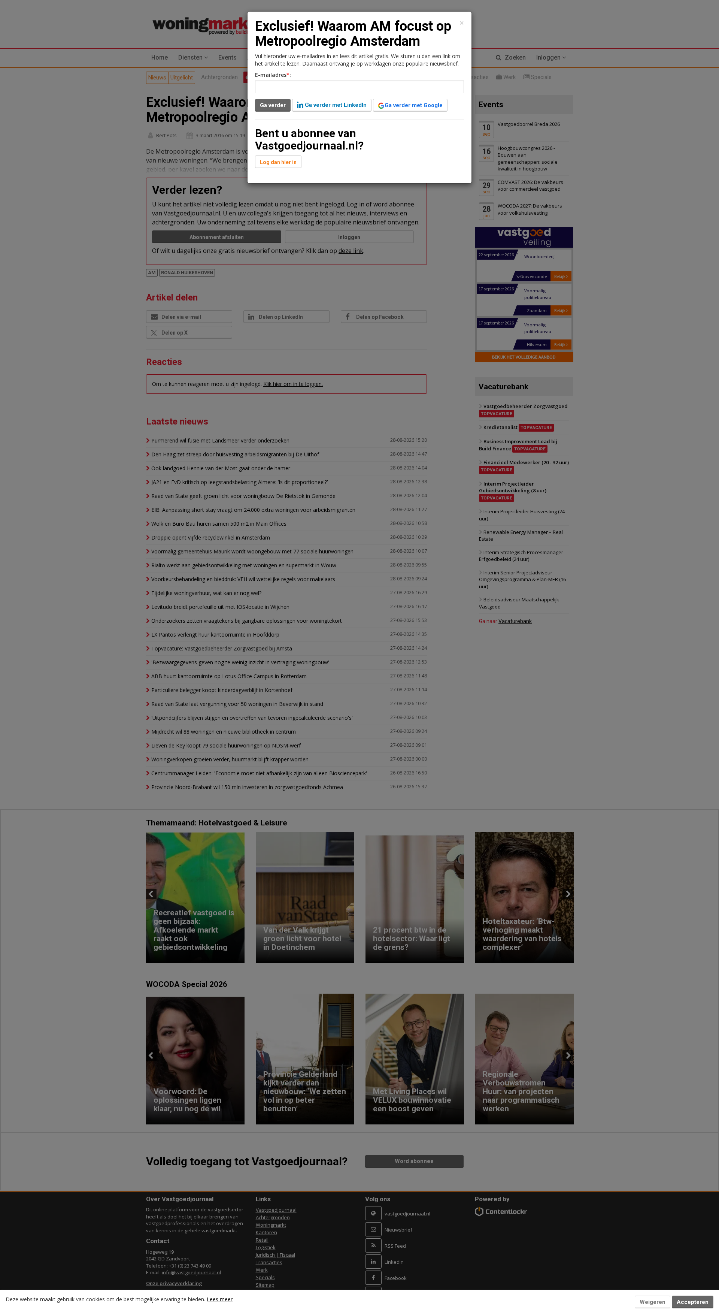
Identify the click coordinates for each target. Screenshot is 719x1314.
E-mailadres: (273, 74)
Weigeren (652, 1302)
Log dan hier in (278, 162)
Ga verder (273, 105)
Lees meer (220, 1299)
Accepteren (693, 1302)
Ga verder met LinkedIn (335, 105)
